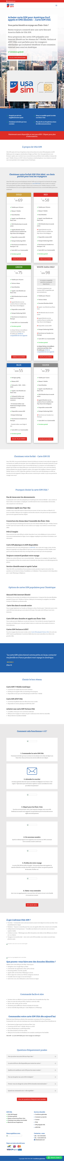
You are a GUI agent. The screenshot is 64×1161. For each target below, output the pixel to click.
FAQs (36, 1122)
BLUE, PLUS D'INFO (18, 439)
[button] (54, 1157)
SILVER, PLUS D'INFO (45, 439)
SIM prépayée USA (40, 1124)
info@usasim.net (40, 1139)
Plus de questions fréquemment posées (32, 1099)
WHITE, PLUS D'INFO (45, 357)
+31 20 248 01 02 (41, 1138)
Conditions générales (41, 1114)
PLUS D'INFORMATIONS (17, 57)
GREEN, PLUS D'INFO (19, 357)
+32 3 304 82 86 (41, 1136)
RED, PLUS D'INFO (45, 259)
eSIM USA (37, 1127)
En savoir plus (32, 905)
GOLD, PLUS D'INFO (19, 259)
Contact (37, 1119)
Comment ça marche (41, 1117)
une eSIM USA (36, 183)
